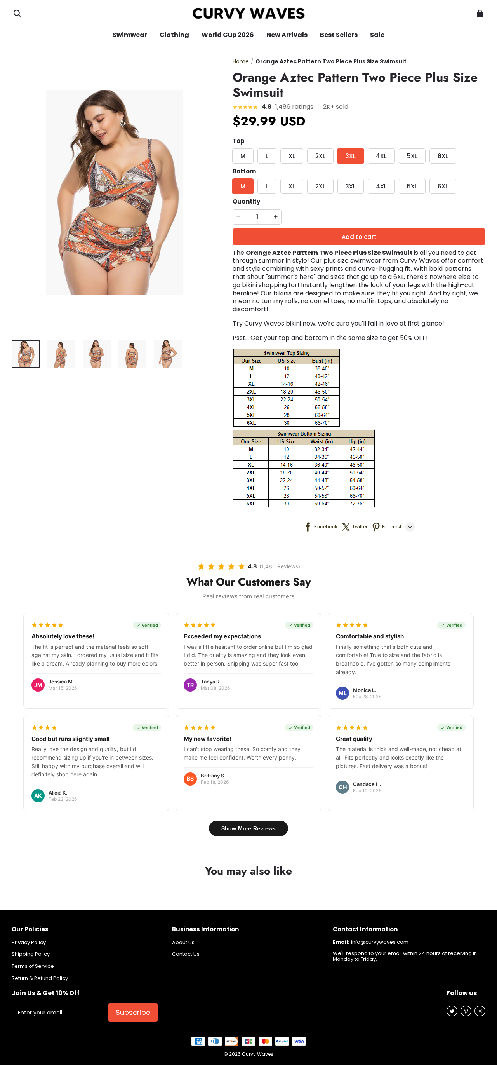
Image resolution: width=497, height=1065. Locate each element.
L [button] (267, 156)
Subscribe (133, 1012)
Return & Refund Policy (40, 978)
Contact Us (186, 954)
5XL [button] (412, 156)
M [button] (242, 156)
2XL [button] (320, 156)
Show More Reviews (248, 828)
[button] (17, 13)
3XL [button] (351, 156)
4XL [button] (381, 156)
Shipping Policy (31, 954)
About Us (183, 943)
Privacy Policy (29, 943)
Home (241, 61)
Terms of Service (33, 966)
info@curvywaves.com (379, 942)
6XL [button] (443, 156)
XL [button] (291, 156)
